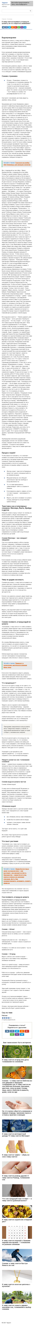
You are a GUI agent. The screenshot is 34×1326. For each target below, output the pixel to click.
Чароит (5, 3)
